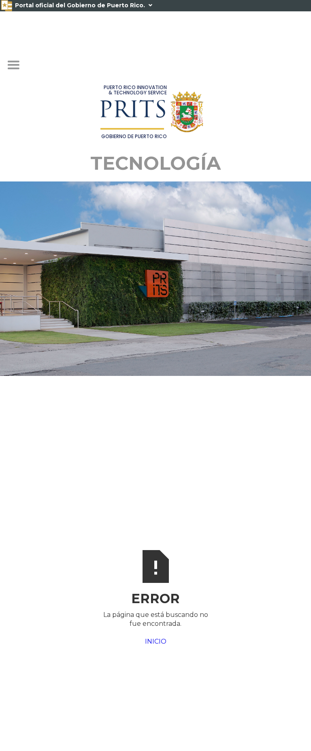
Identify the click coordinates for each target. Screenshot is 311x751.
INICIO (155, 641)
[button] (13, 65)
